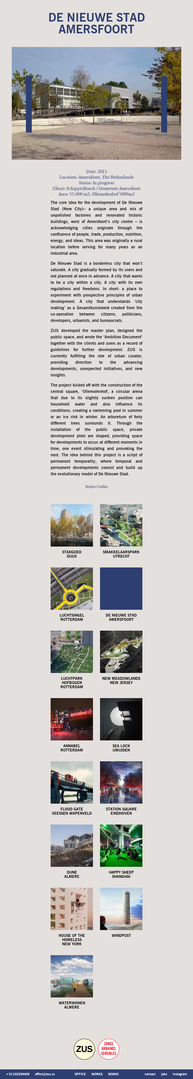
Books (113, 1074)
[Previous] (29, 104)
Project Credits (96, 487)
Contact (150, 1074)
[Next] (164, 104)
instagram (180, 1074)
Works (97, 1074)
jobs (164, 1074)
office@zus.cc (45, 1074)
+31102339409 (17, 1074)
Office (80, 1074)
